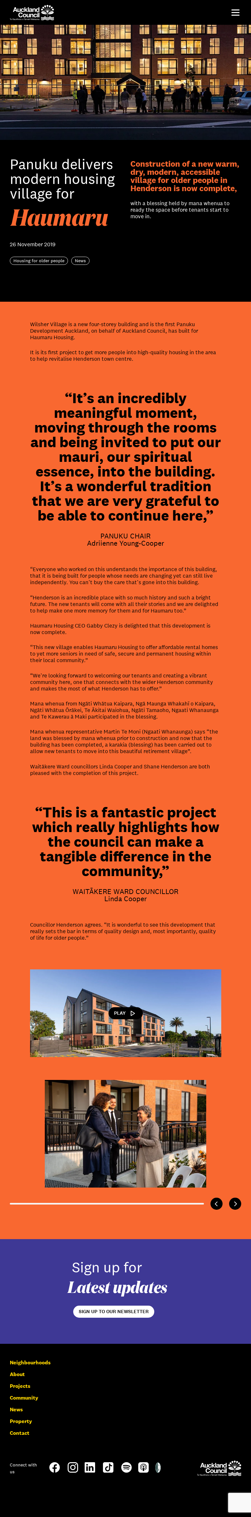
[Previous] (216, 1204)
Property (21, 1421)
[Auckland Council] (219, 1468)
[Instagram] (73, 1470)
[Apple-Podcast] (143, 1470)
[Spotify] (126, 1470)
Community (24, 1397)
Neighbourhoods (30, 1362)
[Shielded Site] (158, 1471)
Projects (20, 1386)
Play (120, 1013)
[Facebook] (54, 1472)
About (17, 1374)
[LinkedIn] (90, 1470)
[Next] (235, 1204)
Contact (19, 1433)
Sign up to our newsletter (114, 1311)
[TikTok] (108, 1472)
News (16, 1409)
